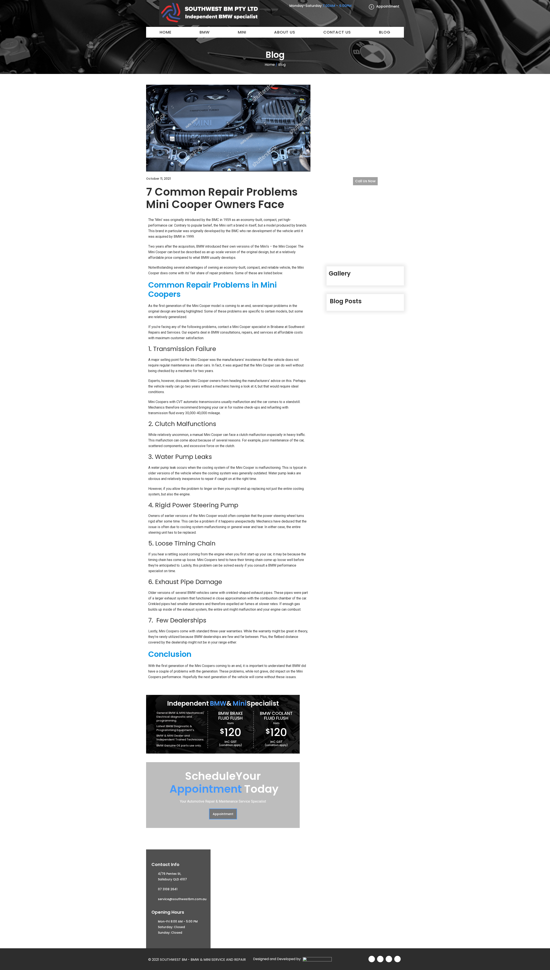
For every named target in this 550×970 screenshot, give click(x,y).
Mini (242, 32)
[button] (223, 814)
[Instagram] (389, 959)
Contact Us (337, 32)
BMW (205, 32)
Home (165, 32)
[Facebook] (371, 959)
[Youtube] (397, 959)
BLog (384, 32)
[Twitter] (380, 959)
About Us (284, 32)
